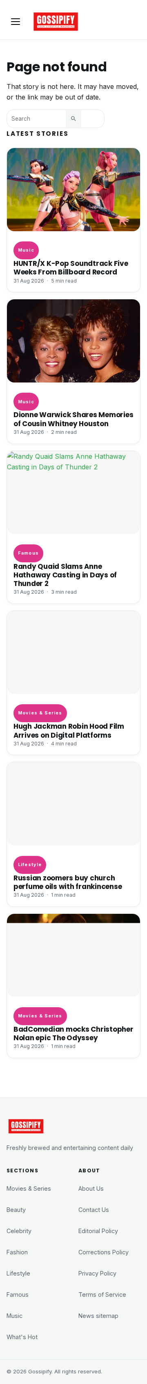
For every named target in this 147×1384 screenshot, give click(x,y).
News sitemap (98, 1315)
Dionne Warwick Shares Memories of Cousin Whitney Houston (73, 419)
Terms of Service (102, 1294)
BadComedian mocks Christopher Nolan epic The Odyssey (73, 1033)
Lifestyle (30, 864)
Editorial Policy (98, 1230)
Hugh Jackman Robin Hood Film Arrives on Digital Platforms (68, 730)
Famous (28, 553)
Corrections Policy (103, 1252)
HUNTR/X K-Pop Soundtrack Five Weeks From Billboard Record (70, 267)
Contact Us (93, 1209)
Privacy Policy (97, 1273)
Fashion (17, 1252)
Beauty (16, 1209)
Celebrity (19, 1230)
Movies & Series (40, 713)
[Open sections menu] (15, 22)
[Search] (73, 119)
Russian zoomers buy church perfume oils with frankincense (67, 882)
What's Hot (22, 1336)
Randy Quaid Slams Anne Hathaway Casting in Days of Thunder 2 (65, 575)
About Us (91, 1188)
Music (26, 250)
